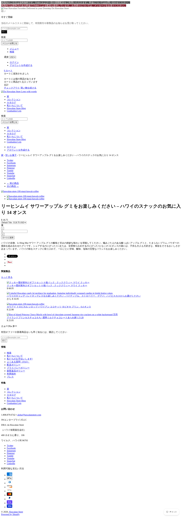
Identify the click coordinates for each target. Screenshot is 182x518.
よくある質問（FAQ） (18, 362)
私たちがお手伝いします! (20, 359)
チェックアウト (12, 88)
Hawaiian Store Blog (16, 108)
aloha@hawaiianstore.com (29, 415)
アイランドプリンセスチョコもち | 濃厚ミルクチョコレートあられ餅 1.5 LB (45, 317)
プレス (10, 377)
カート (8, 70)
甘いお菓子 (11, 155)
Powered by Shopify (10, 514)
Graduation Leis (14, 111)
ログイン (14, 62)
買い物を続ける (28, 88)
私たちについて (15, 105)
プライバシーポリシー (18, 368)
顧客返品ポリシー (16, 371)
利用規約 (11, 374)
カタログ (11, 102)
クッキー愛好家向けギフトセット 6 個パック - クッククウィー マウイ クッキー (47, 285)
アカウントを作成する (21, 65)
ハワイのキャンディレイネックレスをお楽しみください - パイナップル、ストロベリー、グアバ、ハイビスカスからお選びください (74, 296)
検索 (9, 353)
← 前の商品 (13, 183)
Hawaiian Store (16, 512)
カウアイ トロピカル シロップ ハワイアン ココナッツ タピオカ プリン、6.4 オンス (49, 307)
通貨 (6, 57)
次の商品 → (13, 186)
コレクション (13, 99)
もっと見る (7, 277)
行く (4, 32)
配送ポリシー (13, 365)
